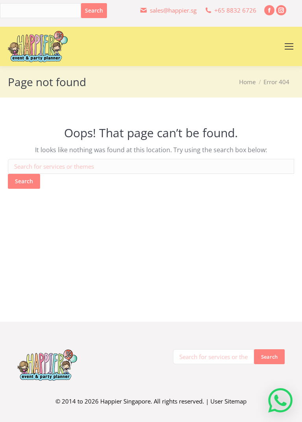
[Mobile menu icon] (289, 46)
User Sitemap (228, 401)
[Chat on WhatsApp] (280, 400)
